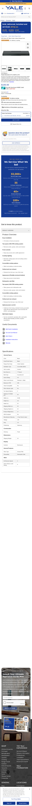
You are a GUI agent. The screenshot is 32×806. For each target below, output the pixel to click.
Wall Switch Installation (12, 329)
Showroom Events (22, 761)
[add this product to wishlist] (27, 47)
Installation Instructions (12, 339)
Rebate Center (6, 776)
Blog (2, 786)
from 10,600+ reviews (19, 30)
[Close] (29, 789)
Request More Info (17, 124)
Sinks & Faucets (6, 766)
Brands (3, 772)
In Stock (4, 770)
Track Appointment (23, 759)
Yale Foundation (22, 767)
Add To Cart (16, 120)
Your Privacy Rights (16, 799)
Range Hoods (4, 36)
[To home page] (14, 8)
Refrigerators (5, 753)
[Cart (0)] (29, 8)
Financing (4, 778)
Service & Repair (22, 751)
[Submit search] (29, 17)
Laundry (4, 757)
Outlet (3, 774)
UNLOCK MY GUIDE (10, 708)
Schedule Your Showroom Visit (16, 3)
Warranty (8, 343)
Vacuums (4, 768)
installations (11, 30)
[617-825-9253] (25, 8)
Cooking (4, 759)
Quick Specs (9, 336)
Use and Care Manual (11, 332)
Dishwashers (5, 755)
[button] (2, 8)
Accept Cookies (22, 803)
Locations (21, 783)
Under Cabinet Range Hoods (14, 36)
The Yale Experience (22, 747)
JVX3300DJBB (8, 93)
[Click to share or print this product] (27, 44)
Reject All (9, 803)
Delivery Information (23, 753)
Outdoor (4, 763)
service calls (5, 30)
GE (7, 92)
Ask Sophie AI (16, 143)
